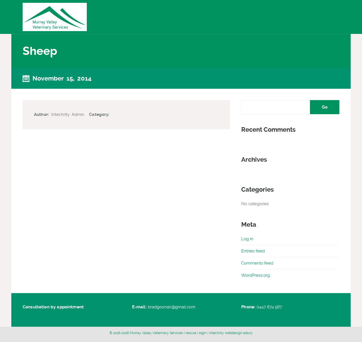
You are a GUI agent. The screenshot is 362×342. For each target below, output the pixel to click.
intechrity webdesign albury (231, 333)
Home (253, 17)
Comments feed (257, 263)
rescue (191, 333)
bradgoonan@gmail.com (171, 306)
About (302, 17)
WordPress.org (255, 275)
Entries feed (253, 251)
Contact (326, 17)
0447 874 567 (269, 306)
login (203, 333)
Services (277, 17)
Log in (247, 238)
